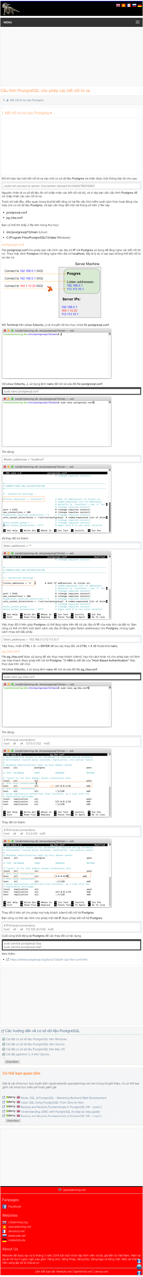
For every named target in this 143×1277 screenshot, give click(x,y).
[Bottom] (139, 1273)
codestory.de (16, 1240)
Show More (12, 1061)
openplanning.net (19, 1226)
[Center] (139, 1267)
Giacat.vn (33, 1262)
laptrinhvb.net (83, 1271)
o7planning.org (18, 1222)
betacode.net (17, 1235)
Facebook (14, 1206)
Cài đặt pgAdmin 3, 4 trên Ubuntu (27, 1054)
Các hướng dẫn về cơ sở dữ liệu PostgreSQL (42, 1031)
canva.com (101, 1271)
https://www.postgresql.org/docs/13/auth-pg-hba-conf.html (48, 959)
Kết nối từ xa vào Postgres (27, 100)
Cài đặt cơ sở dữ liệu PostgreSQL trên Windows (36, 1039)
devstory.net (16, 1231)
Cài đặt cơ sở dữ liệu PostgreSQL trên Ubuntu (35, 1044)
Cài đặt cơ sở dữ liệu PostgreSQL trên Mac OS (35, 1049)
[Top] (139, 1261)
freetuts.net (64, 1271)
